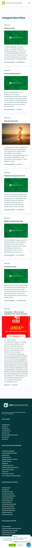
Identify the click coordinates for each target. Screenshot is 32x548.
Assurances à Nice (10, 266)
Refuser (20, 545)
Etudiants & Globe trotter (7, 465)
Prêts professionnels (7, 534)
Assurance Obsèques (7, 502)
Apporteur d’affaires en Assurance (10, 434)
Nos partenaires (5, 428)
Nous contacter (5, 437)
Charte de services (6, 430)
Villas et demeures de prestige (9, 504)
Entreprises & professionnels (8, 495)
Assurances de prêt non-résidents (10, 530)
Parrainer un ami (5, 432)
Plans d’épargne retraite (7, 491)
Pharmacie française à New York (14, 176)
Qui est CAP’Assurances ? (12, 73)
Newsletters (5, 426)
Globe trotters (5, 471)
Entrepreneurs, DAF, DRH (8, 473)
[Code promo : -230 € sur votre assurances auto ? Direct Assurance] (16, 327)
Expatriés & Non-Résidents (8, 451)
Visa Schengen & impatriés (8, 469)
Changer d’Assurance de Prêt (8, 532)
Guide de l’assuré (6, 424)
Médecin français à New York (13, 221)
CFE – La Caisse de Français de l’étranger (11, 475)
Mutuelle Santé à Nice (11, 121)
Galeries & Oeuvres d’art (7, 500)
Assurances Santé (6, 487)
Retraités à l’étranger (6, 461)
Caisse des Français (6, 457)
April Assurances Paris (7, 512)
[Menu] (29, 3)
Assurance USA (5, 455)
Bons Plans (7, 25)
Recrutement (5, 439)
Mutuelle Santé (5, 489)
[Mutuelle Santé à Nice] (16, 134)
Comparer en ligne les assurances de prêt (11, 528)
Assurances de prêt (6, 526)
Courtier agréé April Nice (7, 497)
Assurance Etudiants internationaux (10, 467)
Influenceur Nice (9, 28)
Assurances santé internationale (9, 453)
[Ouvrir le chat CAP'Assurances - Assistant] (29, 545)
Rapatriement (5, 463)
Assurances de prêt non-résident (9, 459)
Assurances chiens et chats (8, 508)
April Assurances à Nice (7, 514)
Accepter (12, 545)
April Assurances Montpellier (8, 510)
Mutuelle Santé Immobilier (8, 506)
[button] (21, 538)
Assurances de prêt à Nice (8, 493)
